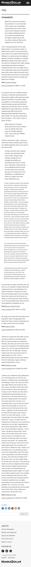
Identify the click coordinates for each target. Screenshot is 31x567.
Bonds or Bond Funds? (12, 306)
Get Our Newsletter (8, 529)
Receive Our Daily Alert (9, 532)
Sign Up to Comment (8, 535)
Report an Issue (6, 542)
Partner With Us (11, 557)
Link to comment (7, 86)
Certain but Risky (10, 82)
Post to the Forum (7, 539)
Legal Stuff (4, 557)
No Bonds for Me (10, 365)
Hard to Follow (10, 326)
